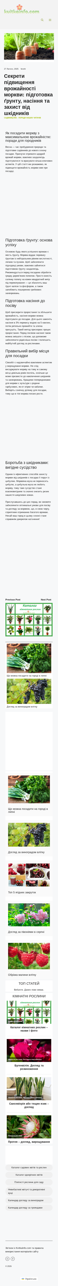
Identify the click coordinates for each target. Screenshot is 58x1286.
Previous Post (12, 599)
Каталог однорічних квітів (29, 1175)
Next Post (46, 599)
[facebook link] (13, 1259)
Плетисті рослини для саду (29, 1182)
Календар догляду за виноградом (25, 1200)
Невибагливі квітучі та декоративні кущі (26, 1191)
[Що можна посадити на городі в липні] (29, 658)
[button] (42, 20)
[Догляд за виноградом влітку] (29, 692)
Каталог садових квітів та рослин (29, 1167)
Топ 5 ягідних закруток (22, 892)
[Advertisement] (29, 206)
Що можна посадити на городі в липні (27, 675)
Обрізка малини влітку (22, 974)
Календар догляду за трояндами (25, 1207)
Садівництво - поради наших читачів (22, 118)
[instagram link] (7, 1259)
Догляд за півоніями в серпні (26, 931)
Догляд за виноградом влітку (22, 706)
